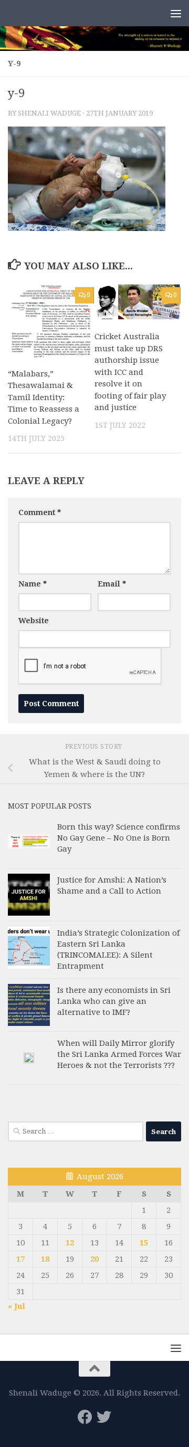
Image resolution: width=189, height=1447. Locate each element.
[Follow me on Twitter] (104, 1417)
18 (45, 1259)
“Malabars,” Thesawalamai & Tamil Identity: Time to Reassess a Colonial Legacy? (43, 397)
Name (32, 584)
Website (33, 620)
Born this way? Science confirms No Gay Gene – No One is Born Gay (118, 838)
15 (144, 1242)
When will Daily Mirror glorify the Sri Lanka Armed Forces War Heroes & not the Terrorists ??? (119, 1054)
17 (20, 1259)
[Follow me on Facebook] (85, 1417)
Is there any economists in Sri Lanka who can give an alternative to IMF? (114, 1001)
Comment (39, 512)
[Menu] (176, 13)
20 (94, 1259)
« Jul (16, 1306)
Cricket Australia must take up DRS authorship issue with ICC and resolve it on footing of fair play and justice (130, 372)
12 (70, 1242)
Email (112, 584)
